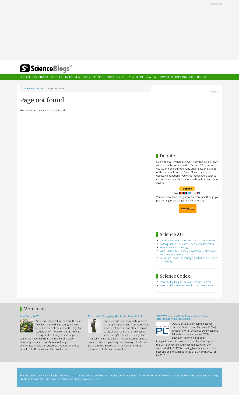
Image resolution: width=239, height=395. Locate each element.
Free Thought (198, 77)
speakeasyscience (32, 88)
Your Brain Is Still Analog (174, 247)
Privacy (75, 375)
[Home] (53, 68)
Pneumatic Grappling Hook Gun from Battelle (116, 316)
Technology (179, 77)
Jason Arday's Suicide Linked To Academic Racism (188, 285)
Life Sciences (28, 77)
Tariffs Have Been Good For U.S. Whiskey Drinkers (188, 240)
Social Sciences (93, 77)
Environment (73, 77)
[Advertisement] (119, 30)
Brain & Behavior (157, 77)
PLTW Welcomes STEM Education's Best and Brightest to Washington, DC (183, 317)
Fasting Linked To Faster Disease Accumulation (187, 244)
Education (113, 77)
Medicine (138, 77)
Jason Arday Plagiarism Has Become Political (185, 282)
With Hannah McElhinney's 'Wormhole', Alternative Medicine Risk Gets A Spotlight (188, 252)
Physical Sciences (50, 77)
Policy (126, 77)
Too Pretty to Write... (32, 316)
